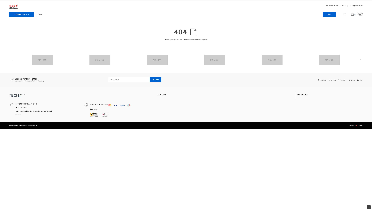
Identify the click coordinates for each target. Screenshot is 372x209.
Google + (343, 80)
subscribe (155, 80)
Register (354, 6)
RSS (360, 80)
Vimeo (353, 80)
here (192, 39)
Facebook (323, 80)
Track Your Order (333, 6)
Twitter (333, 80)
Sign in (361, 6)
